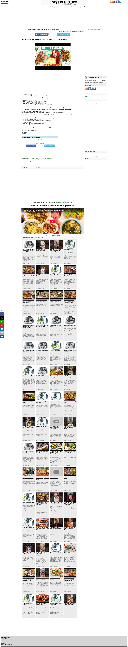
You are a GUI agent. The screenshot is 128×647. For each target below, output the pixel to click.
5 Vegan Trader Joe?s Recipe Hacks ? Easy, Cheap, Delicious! (69, 579)
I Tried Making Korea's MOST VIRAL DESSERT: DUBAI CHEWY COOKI (69, 301)
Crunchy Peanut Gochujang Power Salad (28, 275)
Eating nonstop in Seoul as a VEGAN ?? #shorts (69, 604)
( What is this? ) (4, 3)
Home (45, 7)
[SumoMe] (2, 336)
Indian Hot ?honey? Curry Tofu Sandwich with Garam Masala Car (42, 528)
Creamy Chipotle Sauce (41, 426)
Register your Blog (5, 1)
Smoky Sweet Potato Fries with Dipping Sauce (42, 326)
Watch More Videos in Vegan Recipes (64, 202)
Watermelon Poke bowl (55, 552)
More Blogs (96, 103)
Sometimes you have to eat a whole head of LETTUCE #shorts (55, 250)
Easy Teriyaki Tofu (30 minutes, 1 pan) (41, 604)
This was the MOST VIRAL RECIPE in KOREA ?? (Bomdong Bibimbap (56, 452)
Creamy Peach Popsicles (28, 527)
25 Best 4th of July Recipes (70, 552)
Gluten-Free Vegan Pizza (28, 375)
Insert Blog (4, 638)
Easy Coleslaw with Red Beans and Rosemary (28, 351)
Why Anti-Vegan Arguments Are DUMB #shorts (29, 553)
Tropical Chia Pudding (55, 350)
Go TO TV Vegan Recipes (53, 235)
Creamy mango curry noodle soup (55, 275)
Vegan (86, 96)
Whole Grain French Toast (70, 325)
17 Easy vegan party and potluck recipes (28, 452)
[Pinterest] (2, 325)
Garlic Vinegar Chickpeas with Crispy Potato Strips (56, 376)
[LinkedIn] (2, 329)
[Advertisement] (64, 17)
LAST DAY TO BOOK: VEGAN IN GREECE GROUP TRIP (55, 427)
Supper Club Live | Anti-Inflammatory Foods (41, 300)
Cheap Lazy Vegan (34, 161)
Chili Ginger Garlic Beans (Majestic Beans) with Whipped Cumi (28, 301)
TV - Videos (63, 7)
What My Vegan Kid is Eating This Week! (41, 250)
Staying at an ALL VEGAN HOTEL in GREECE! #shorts (70, 427)
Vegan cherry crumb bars (28, 502)
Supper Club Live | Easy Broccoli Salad (69, 452)
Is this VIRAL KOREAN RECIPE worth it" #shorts (28, 427)
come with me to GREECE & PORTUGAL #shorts (42, 578)
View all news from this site (77, 31)
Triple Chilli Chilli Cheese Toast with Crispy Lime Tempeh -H (42, 503)
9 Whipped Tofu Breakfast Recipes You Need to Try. (28, 477)
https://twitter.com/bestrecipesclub (32, 159)
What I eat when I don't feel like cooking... (55, 300)
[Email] (2, 333)
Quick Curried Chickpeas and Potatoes (42, 376)
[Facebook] (2, 314)
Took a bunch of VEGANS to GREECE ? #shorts (56, 503)
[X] (2, 318)
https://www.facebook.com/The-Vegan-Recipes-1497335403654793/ (40, 158)
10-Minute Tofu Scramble (42, 350)
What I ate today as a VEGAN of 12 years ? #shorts (41, 554)
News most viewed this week (95, 77)
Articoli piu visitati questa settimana (54, 7)
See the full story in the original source (31, 137)
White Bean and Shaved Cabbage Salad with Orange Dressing (28, 326)
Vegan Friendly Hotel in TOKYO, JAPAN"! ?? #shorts (69, 528)
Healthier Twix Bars (68, 249)
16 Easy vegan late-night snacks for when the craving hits (28, 250)
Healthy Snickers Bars (55, 401)
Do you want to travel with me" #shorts (55, 477)
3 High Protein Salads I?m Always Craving (70, 376)
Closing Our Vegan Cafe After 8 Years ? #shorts (55, 528)
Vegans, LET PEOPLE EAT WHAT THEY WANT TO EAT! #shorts (70, 503)
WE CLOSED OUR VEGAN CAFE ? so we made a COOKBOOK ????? (28, 579)
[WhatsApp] (2, 322)
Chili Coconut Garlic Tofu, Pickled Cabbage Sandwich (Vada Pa (42, 478)
